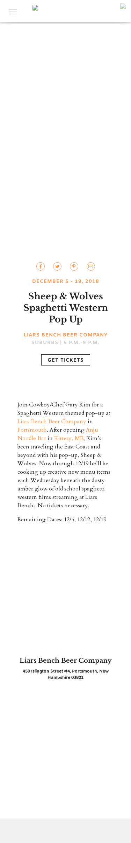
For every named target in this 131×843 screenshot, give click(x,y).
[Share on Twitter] (40, 266)
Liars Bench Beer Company (51, 421)
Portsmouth (32, 430)
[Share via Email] (91, 266)
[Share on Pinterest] (74, 266)
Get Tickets (66, 360)
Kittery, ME (68, 438)
